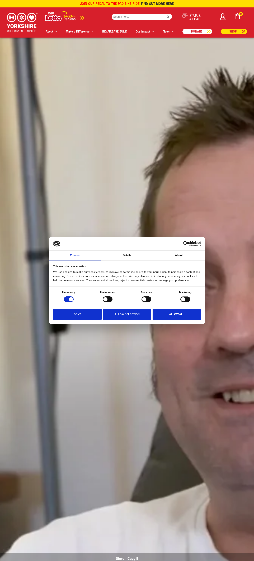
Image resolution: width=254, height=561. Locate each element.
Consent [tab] (75, 255)
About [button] (49, 31)
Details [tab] (127, 255)
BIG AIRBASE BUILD (114, 31)
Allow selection (127, 314)
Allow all (176, 314)
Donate (196, 31)
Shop (233, 31)
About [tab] (179, 255)
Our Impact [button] (143, 31)
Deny (77, 314)
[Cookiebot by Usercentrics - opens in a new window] (186, 243)
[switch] (107, 299)
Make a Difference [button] (78, 31)
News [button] (166, 31)
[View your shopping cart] (237, 16)
